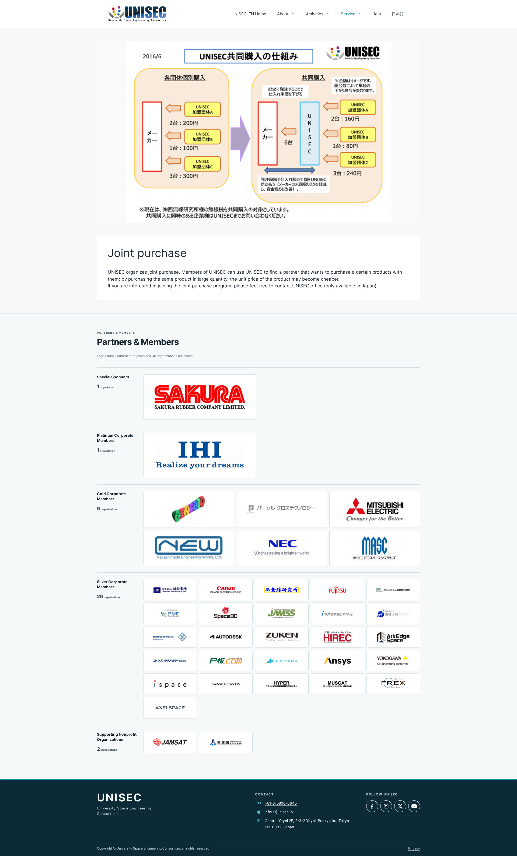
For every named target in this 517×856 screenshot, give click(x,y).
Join (377, 13)
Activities (314, 13)
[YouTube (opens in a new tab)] (414, 806)
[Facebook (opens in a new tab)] (372, 806)
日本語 (398, 13)
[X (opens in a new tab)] (400, 806)
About (282, 13)
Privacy (414, 848)
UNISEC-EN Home (249, 13)
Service (348, 13)
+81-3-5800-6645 (281, 803)
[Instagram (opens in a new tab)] (386, 806)
